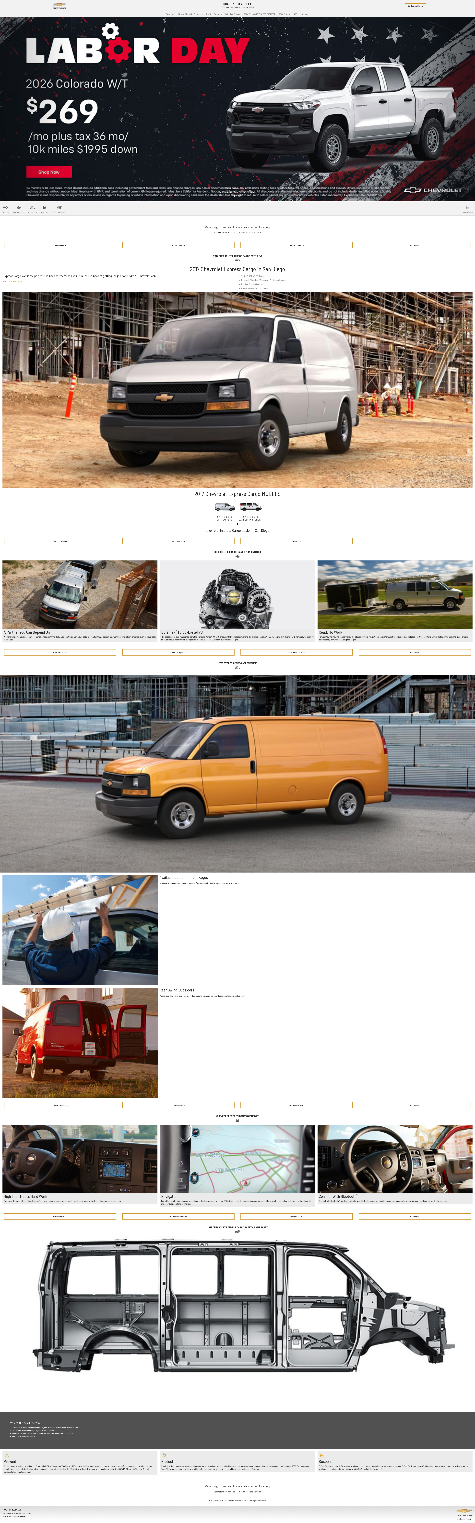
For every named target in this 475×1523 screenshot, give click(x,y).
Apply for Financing (60, 1105)
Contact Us (414, 245)
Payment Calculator (296, 1105)
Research (170, 14)
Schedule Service (232, 14)
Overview (5, 212)
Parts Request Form (178, 1217)
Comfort (44, 212)
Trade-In (218, 14)
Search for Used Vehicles (250, 232)
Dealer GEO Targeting (465, 1519)
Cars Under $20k (60, 541)
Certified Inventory (296, 245)
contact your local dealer (257, 1501)
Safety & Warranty (59, 212)
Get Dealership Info (415, 6)
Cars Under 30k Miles (296, 653)
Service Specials (296, 1217)
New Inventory (60, 245)
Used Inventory (178, 245)
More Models (468, 212)
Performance (18, 212)
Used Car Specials (178, 653)
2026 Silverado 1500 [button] (288, 14)
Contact (305, 14)
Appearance (32, 212)
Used (208, 14)
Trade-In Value (178, 1105)
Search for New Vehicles (224, 232)
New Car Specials (60, 653)
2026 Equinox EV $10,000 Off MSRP (259, 14)
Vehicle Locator (178, 541)
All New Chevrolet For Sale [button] (190, 14)
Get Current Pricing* (12, 281)
